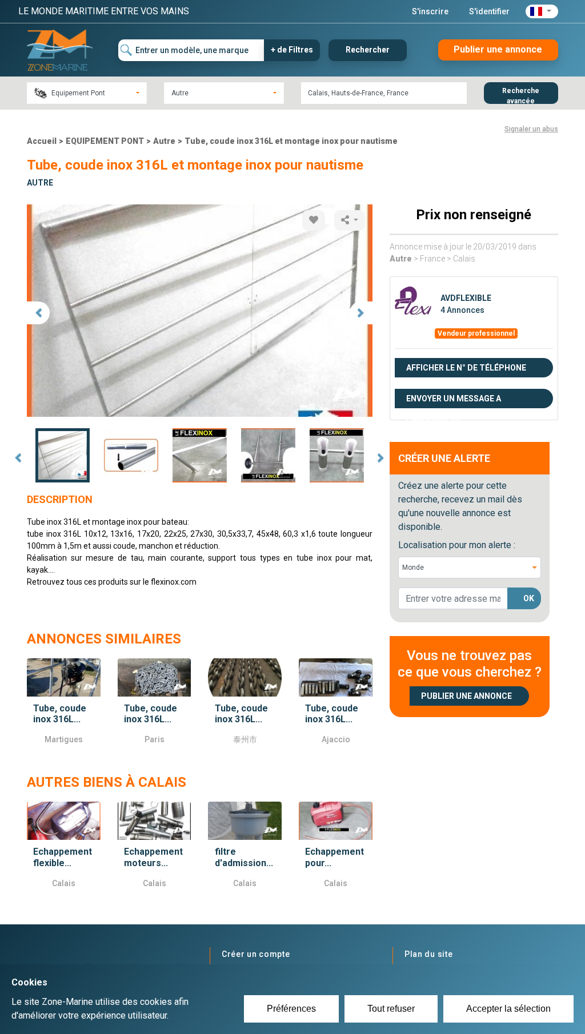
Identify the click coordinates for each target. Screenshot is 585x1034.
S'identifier (489, 11)
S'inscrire (430, 11)
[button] (542, 11)
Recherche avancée (520, 95)
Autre (164, 141)
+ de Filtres (292, 49)
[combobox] (87, 93)
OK (528, 598)
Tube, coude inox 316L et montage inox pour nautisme (291, 141)
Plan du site (428, 954)
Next (381, 457)
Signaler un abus (531, 129)
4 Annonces (462, 310)
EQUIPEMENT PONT (105, 141)
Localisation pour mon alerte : (456, 545)
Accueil (42, 141)
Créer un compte (256, 954)
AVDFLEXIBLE (465, 298)
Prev (18, 457)
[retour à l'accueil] (60, 49)
